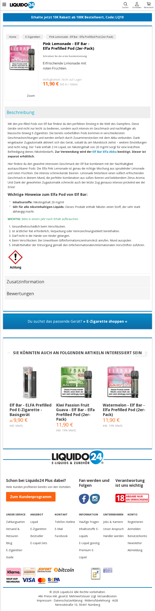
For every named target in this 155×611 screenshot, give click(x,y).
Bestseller (36, 536)
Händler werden (113, 536)
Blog (9, 543)
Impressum (44, 600)
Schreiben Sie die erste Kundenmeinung (65, 56)
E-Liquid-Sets (38, 543)
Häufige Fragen (89, 522)
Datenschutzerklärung (68, 600)
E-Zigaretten (38, 529)
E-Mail (59, 529)
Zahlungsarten (15, 522)
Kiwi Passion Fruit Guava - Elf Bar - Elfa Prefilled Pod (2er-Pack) (75, 412)
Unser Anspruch (113, 529)
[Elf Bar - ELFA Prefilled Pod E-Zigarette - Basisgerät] (30, 383)
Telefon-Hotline (65, 522)
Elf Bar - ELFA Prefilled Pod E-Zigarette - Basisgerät (30, 409)
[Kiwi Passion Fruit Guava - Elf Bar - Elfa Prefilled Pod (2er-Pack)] (77, 383)
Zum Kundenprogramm (30, 496)
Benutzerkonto (137, 536)
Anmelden (136, 7)
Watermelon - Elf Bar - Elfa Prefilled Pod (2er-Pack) (124, 409)
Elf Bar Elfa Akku (104, 152)
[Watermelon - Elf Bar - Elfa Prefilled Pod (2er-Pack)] (124, 383)
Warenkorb (148, 7)
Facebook (61, 536)
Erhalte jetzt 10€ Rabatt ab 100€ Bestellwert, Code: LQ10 (77, 17)
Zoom (31, 96)
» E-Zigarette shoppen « (105, 321)
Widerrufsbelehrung (97, 600)
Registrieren (135, 522)
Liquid (34, 522)
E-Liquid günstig (89, 543)
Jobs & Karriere (113, 522)
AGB (115, 600)
